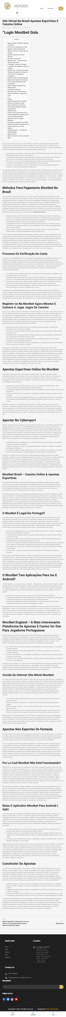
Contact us (8, 957)
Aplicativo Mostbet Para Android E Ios (18, 124)
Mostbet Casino (12, 111)
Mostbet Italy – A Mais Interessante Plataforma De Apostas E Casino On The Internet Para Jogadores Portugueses (18, 73)
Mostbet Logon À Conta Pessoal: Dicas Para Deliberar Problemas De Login (18, 93)
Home (6, 947)
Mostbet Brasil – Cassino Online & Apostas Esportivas (17, 62)
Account (33, 1015)
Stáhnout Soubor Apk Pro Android (17, 101)
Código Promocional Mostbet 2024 (17, 113)
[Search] (61, 987)
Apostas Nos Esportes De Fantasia (17, 80)
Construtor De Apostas (14, 90)
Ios (8, 97)
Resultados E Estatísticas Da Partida (18, 122)
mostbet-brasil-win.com (39, 212)
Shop (6, 949)
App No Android (12, 134)
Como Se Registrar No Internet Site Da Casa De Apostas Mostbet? (18, 116)
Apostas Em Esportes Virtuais (16, 103)
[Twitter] (8, 999)
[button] (17, 13)
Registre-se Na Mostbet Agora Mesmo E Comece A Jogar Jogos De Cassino (18, 51)
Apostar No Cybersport (14, 59)
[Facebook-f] (3, 999)
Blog (6, 955)
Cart (53, 1015)
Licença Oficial (12, 109)
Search (61, 8)
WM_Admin (17, 27)
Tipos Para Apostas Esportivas (16, 105)
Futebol (10, 99)
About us (7, 952)
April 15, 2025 (7, 27)
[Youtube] (16, 999)
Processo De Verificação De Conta (17, 47)
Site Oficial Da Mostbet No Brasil (17, 107)
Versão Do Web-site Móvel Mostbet (18, 78)
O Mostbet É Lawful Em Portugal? (17, 64)
